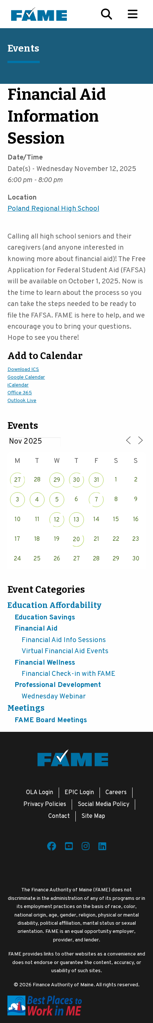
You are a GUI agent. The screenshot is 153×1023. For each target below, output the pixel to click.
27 (17, 480)
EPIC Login (79, 792)
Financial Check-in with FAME (68, 674)
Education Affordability (54, 605)
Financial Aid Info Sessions (64, 640)
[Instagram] (85, 847)
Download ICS (23, 369)
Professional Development (57, 685)
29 (56, 480)
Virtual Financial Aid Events (65, 651)
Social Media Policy (103, 804)
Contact (59, 816)
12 (56, 520)
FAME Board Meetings (50, 720)
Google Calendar (26, 377)
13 (76, 520)
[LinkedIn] (102, 847)
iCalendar (18, 385)
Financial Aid (36, 628)
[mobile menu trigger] (132, 14)
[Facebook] (51, 847)
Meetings (26, 708)
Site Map (93, 816)
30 (76, 480)
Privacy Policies (44, 804)
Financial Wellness (44, 662)
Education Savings (44, 617)
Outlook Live (21, 401)
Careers (116, 792)
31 (96, 480)
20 (76, 539)
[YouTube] (69, 847)
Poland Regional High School (53, 208)
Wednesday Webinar (54, 696)
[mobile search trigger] (106, 14)
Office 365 (19, 393)
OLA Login (39, 792)
